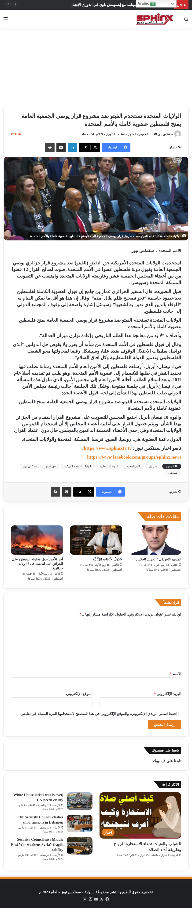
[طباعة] (50, 147)
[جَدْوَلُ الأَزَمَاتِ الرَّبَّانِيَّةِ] (96, 540)
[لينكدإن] (72, 147)
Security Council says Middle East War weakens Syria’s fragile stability (37, 844)
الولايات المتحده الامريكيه (77, 466)
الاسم (175, 674)
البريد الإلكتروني (167, 694)
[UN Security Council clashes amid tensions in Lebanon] (79, 823)
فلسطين (172, 472)
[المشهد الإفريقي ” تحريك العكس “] (155, 540)
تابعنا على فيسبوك (167, 761)
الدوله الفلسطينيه (109, 466)
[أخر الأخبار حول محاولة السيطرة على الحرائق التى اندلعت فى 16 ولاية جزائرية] (37, 540)
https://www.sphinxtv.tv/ (107, 448)
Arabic (143, 3)
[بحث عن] (186, 21)
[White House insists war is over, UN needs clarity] (79, 801)
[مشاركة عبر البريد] (61, 147)
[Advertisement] (96, 68)
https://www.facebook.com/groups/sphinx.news (134, 457)
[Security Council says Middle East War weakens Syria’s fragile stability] (79, 846)
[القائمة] (6, 21)
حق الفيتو (51, 466)
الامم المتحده (133, 466)
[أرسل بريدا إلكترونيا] (155, 134)
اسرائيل (153, 466)
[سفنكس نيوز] (154, 19)
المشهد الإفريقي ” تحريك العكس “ (157, 559)
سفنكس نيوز (165, 134)
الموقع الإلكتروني (79, 694)
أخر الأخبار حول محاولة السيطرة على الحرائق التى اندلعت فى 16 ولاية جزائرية (37, 564)
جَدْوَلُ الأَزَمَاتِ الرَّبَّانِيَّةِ (107, 559)
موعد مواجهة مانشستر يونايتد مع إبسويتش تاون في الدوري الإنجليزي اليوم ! (114, 5)
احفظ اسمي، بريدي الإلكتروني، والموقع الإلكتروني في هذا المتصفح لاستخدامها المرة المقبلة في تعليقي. (98, 714)
